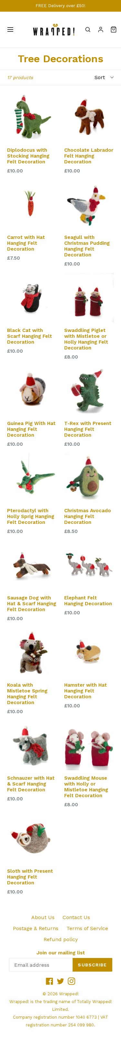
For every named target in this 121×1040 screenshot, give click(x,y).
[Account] (100, 29)
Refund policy (61, 939)
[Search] (87, 29)
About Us (43, 917)
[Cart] (113, 29)
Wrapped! (69, 993)
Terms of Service (87, 928)
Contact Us (76, 917)
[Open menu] (10, 29)
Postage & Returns (35, 928)
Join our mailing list (60, 953)
